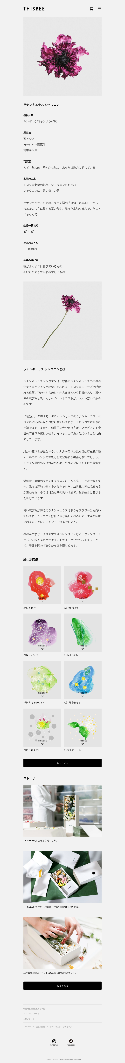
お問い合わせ (28, 1019)
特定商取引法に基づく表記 (34, 1009)
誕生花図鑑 (30, 559)
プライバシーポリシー (32, 1014)
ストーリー (30, 778)
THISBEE (27, 1027)
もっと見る (62, 763)
